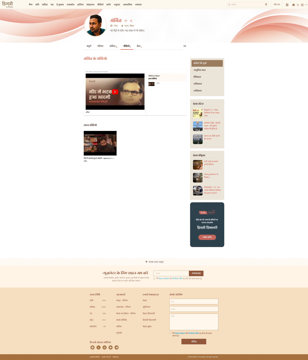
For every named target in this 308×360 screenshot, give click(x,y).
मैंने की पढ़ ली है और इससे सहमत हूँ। (179, 279)
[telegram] (117, 347)
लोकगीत (98, 326)
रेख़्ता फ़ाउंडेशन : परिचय (125, 313)
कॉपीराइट (115, 357)
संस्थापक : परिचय (123, 307)
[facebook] (92, 347)
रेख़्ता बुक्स (147, 326)
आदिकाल (197, 90)
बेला (139, 46)
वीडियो (127, 46)
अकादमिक (127, 4)
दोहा (98, 320)
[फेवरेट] (126, 21)
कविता (113, 46)
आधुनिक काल (199, 70)
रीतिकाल (197, 77)
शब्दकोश (70, 4)
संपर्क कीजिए (121, 320)
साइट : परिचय (122, 300)
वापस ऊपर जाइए (156, 262)
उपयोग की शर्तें (106, 357)
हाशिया (80, 4)
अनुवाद (117, 4)
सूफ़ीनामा (146, 307)
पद (98, 313)
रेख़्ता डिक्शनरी (149, 313)
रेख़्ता (145, 300)
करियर (119, 326)
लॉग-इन (277, 4)
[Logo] (7, 4)
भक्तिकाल (197, 84)
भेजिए (194, 341)
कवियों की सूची (200, 63)
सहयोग (119, 333)
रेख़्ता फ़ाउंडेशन (164, 279)
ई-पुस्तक (60, 4)
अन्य (146, 4)
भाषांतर (138, 4)
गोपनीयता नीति (177, 279)
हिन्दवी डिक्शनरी (149, 320)
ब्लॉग (108, 4)
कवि (37, 4)
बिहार (132, 26)
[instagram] (105, 347)
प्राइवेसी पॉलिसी (95, 357)
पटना (126, 26)
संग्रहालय (90, 4)
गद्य (52, 4)
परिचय (100, 46)
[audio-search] (266, 4)
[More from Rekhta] (287, 4)
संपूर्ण (89, 46)
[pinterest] (111, 347)
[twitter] (98, 347)
